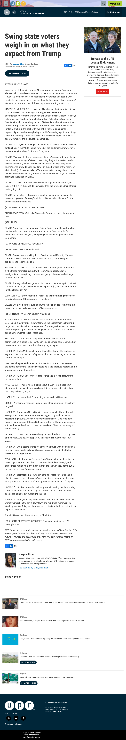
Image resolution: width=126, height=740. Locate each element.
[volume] (14, 12)
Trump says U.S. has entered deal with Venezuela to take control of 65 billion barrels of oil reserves (62, 602)
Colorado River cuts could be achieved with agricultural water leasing (49, 657)
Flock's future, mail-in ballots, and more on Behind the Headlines (47, 677)
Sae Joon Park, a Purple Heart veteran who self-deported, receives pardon (52, 620)
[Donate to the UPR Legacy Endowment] (102, 40)
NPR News (23, 599)
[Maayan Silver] (10, 560)
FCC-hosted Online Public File (56, 702)
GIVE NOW (102, 91)
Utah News (23, 635)
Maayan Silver (18, 64)
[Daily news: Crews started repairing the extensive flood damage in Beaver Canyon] (10, 639)
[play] (7, 12)
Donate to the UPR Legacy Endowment (103, 60)
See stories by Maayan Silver (33, 567)
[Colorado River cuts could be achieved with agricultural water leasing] (10, 657)
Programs (23, 674)
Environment (24, 653)
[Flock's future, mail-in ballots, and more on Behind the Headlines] (10, 678)
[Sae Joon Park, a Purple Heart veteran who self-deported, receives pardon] (10, 621)
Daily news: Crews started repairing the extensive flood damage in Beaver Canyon (55, 638)
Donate (116, 3)
